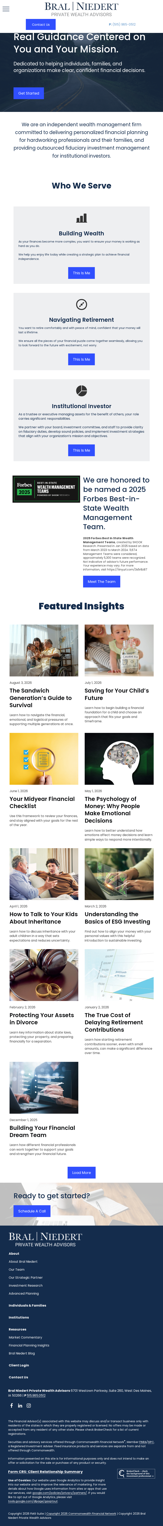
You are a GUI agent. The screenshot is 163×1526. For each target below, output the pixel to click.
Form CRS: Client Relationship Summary (45, 1471)
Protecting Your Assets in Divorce (42, 1019)
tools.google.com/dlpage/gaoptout (33, 1501)
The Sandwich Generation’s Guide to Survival (41, 698)
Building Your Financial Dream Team (42, 1131)
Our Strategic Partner (26, 1277)
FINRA (143, 1442)
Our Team (16, 1269)
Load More (81, 1172)
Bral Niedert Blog (22, 1353)
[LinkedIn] (20, 1405)
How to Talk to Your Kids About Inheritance (44, 918)
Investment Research (26, 1285)
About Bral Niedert (23, 1261)
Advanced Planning (24, 1293)
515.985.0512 (36, 1395)
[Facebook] (11, 1405)
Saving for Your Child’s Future (117, 694)
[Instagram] (28, 1405)
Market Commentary (25, 1337)
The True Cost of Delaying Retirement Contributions (114, 1022)
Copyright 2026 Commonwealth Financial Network (81, 1514)
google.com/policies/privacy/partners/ (59, 1493)
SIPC (151, 1442)
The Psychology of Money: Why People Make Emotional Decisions (112, 810)
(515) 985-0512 (122, 24)
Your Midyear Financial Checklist (42, 803)
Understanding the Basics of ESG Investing (117, 918)
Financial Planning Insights (29, 1345)
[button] (40, 24)
